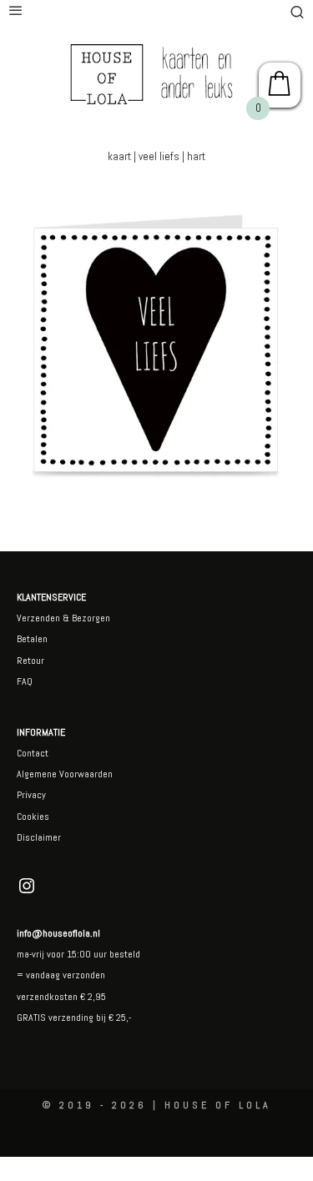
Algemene (37, 774)
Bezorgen (91, 618)
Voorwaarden (85, 774)
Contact (32, 753)
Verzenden (38, 618)
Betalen (32, 639)
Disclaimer (39, 837)
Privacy (31, 795)
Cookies (33, 816)
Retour (30, 660)
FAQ (25, 681)
